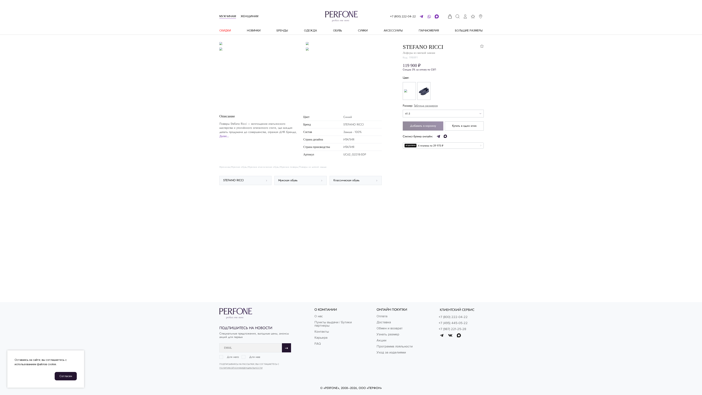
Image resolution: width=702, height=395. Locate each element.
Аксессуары (393, 30)
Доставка (384, 322)
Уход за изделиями (391, 352)
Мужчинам (227, 16)
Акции (381, 340)
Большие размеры (469, 30)
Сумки (363, 30)
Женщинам (249, 16)
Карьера (320, 338)
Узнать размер (388, 334)
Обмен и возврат (390, 328)
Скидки (225, 30)
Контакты (321, 332)
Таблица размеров (426, 106)
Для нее (254, 357)
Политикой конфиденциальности (241, 368)
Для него (233, 357)
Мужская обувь (239, 167)
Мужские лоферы (289, 167)
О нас (318, 316)
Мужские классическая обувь (263, 167)
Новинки (254, 30)
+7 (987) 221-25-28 (452, 329)
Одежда (310, 30)
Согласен (65, 376)
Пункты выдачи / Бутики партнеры (333, 324)
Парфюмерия (429, 30)
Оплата (382, 316)
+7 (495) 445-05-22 (453, 323)
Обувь (337, 30)
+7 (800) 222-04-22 (403, 16)
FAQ (317, 344)
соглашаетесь (55, 360)
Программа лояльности (395, 346)
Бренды (282, 30)
